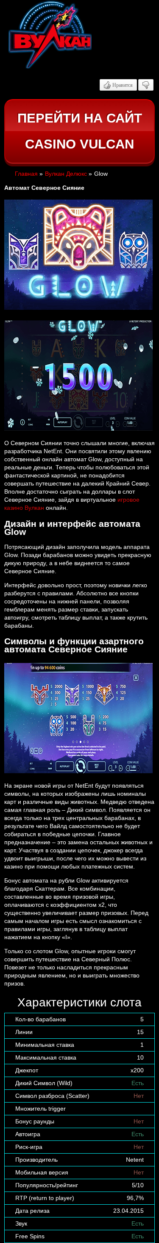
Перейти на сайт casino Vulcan (79, 131)
